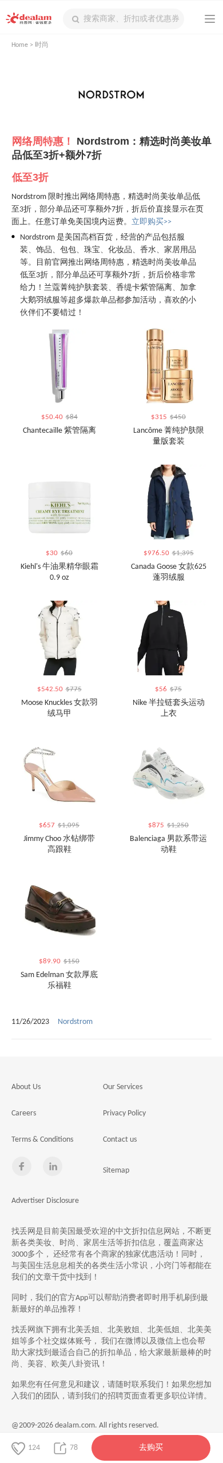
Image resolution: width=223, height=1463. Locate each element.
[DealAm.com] (28, 18)
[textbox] (123, 19)
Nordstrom (75, 1022)
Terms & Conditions (42, 1139)
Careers (23, 1113)
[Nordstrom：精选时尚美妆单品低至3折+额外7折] (111, 98)
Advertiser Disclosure (45, 1201)
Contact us (120, 1139)
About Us (26, 1087)
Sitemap (116, 1170)
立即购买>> (152, 222)
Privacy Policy (124, 1113)
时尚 (42, 45)
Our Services (122, 1087)
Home (19, 45)
